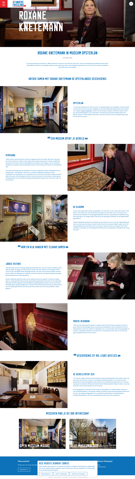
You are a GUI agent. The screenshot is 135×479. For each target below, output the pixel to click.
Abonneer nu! (24, 469)
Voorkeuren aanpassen (78, 474)
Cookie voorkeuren (83, 477)
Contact (97, 465)
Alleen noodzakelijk (61, 474)
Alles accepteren (46, 474)
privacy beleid (72, 477)
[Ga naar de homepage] (19, 4)
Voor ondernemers (100, 467)
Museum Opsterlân (86, 111)
